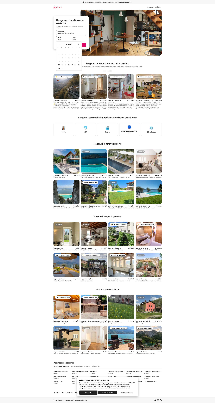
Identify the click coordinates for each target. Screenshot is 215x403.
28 (75, 65)
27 (72, 65)
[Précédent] (104, 71)
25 (65, 65)
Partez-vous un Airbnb (154, 7)
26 (69, 65)
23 (59, 65)
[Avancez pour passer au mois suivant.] (78, 44)
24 (62, 65)
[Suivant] (110, 71)
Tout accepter (88, 392)
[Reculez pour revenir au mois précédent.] (59, 44)
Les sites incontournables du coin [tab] (80, 366)
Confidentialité (69, 400)
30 (59, 68)
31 (62, 68)
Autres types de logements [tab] (61, 366)
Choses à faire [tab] (96, 366)
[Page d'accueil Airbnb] (57, 7)
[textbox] (64, 39)
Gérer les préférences (127, 392)
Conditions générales (81, 400)
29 (78, 65)
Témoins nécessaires (107, 392)
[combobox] (71, 33)
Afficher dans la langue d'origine (123, 2)
